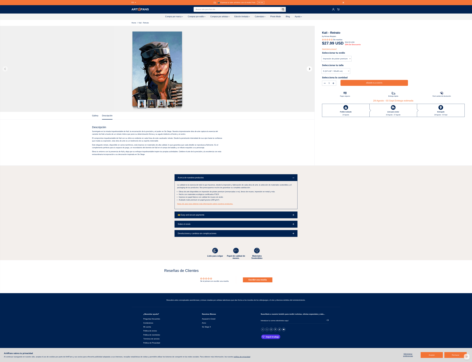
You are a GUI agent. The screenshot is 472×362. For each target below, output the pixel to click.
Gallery (95, 116)
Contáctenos (148, 323)
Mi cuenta (147, 327)
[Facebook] (263, 329)
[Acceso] (333, 9)
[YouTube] (284, 329)
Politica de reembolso (151, 335)
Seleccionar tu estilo (333, 53)
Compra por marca (173, 16)
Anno (204, 323)
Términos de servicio (151, 339)
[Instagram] (271, 329)
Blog (288, 16)
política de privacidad (242, 357)
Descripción (107, 116)
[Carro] (338, 9)
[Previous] (5, 69)
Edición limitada (241, 16)
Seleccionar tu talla (333, 65)
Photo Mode (275, 16)
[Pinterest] (275, 329)
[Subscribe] (327, 320)
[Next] (309, 69)
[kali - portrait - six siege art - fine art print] (157, 69)
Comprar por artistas (219, 16)
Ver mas (260, 2)
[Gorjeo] (267, 329)
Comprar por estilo (196, 16)
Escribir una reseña (258, 280)
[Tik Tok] (279, 329)
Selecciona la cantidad (335, 77)
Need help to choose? (329, 49)
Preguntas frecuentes (151, 319)
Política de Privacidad (151, 343)
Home (134, 23)
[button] (327, 40)
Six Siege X (206, 327)
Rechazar (455, 355)
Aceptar (432, 355)
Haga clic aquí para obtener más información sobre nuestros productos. (205, 204)
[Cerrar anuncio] (343, 2)
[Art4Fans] (140, 9)
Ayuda (298, 16)
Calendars (259, 16)
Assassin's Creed (208, 319)
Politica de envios (150, 331)
